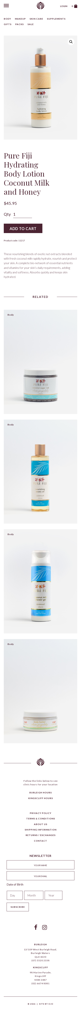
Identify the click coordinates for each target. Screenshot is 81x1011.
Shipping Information (41, 829)
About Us (40, 824)
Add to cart (23, 228)
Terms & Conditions (40, 818)
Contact (40, 840)
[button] (71, 41)
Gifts (7, 24)
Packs (19, 24)
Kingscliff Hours (40, 798)
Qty (7, 214)
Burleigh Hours (40, 792)
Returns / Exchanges (41, 835)
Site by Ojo (46, 1004)
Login (63, 6)
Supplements (56, 18)
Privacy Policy (40, 813)
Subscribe (18, 906)
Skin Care (36, 18)
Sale (31, 24)
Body (7, 18)
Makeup (20, 18)
